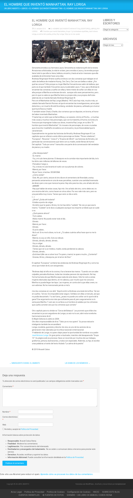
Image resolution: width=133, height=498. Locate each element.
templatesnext (120, 484)
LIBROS (93, 29)
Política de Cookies (56, 492)
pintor (54, 34)
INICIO (96, 492)
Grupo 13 (69, 31)
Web (4, 425)
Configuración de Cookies (78, 492)
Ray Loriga (60, 34)
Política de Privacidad (29, 429)
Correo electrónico (10, 418)
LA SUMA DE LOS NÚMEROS (77, 363)
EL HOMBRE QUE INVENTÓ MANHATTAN (65, 29)
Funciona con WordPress (85, 484)
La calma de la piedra (44, 34)
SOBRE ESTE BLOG (111, 492)
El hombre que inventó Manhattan (53, 31)
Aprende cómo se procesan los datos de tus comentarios (66, 474)
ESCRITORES (85, 29)
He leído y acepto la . (21, 429)
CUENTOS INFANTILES (29, 495)
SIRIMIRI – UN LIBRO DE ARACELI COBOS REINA (89, 495)
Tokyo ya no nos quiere (72, 34)
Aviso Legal (16, 492)
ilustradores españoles (80, 31)
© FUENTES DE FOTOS (53, 495)
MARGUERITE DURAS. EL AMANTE (24, 363)
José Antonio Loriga (40, 335)
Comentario (8, 386)
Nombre (6, 412)
